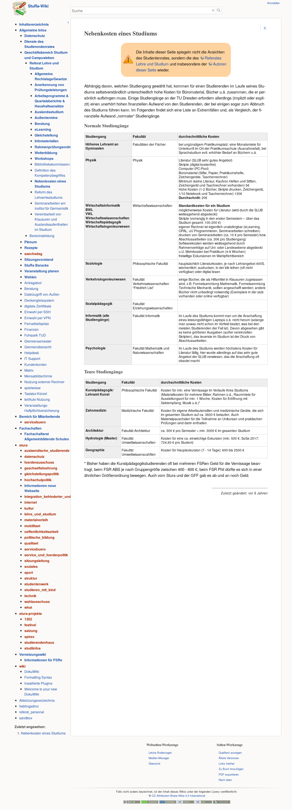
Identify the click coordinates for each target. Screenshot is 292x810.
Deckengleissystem (39, 300)
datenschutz (34, 456)
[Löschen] (213, 10)
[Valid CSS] (203, 802)
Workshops (44, 158)
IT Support (32, 358)
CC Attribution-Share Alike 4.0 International (178, 796)
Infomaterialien (47, 140)
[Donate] (149, 802)
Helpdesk (31, 352)
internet (30, 502)
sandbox (25, 717)
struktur (30, 578)
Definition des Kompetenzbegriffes (50, 173)
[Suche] (219, 10)
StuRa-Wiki (38, 6)
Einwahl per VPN (37, 317)
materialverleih (36, 519)
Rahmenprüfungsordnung (56, 146)
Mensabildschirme (38, 376)
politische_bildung (39, 537)
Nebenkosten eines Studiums (43, 733)
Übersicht (154, 763)
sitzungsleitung (36, 560)
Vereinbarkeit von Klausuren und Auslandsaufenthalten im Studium (51, 222)
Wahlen (30, 276)
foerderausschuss (39, 462)
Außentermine (46, 117)
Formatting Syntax (38, 677)
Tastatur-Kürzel (35, 393)
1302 (28, 619)
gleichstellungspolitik (41, 473)
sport (28, 572)
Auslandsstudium (49, 111)
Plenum (30, 241)
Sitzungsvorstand (38, 259)
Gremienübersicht (37, 346)
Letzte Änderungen (160, 753)
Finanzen (31, 329)
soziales (31, 566)
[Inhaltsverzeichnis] (265, 28)
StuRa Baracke (36, 265)
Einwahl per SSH (37, 311)
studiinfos (32, 648)
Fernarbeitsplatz (36, 323)
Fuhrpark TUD (35, 335)
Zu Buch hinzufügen (231, 769)
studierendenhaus (39, 642)
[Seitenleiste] (68, 21)
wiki (22, 666)
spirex (29, 636)
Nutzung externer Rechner (44, 381)
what (28, 607)
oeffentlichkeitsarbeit (41, 531)
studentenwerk (36, 584)
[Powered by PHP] (167, 802)
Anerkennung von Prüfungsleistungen (51, 87)
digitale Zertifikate (37, 306)
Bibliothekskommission (52, 164)
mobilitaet (32, 525)
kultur (29, 508)
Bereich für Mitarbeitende (39, 416)
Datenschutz (34, 35)
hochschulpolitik (38, 479)
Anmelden (273, 3)
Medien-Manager (159, 758)
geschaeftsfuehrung (40, 468)
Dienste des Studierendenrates (39, 44)
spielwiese (32, 387)
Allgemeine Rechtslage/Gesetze (51, 76)
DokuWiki (31, 671)
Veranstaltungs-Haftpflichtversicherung (41, 408)
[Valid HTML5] (185, 802)
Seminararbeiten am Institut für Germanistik (51, 206)
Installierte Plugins (38, 683)
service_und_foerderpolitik (46, 554)
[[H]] (19, 10)
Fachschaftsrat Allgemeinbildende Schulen (46, 436)
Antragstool (33, 282)
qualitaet (31, 543)
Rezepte (31, 247)
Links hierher (226, 763)
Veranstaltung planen (41, 271)
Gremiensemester (37, 341)
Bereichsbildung (41, 235)
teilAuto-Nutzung (37, 399)
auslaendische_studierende (46, 450)
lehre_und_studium (40, 514)
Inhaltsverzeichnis (34, 24)
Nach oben (225, 780)
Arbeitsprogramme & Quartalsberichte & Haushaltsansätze (52, 100)
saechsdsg (33, 253)
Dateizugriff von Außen (41, 294)
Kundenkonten (35, 364)
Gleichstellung (46, 135)
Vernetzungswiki (32, 654)
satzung (30, 630)
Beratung (42, 123)
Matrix (29, 370)
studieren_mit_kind (40, 589)
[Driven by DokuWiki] (221, 802)
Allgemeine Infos (32, 30)
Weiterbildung (46, 152)
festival (30, 624)
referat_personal (31, 711)
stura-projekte (30, 613)
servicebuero (35, 422)
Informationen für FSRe (43, 659)
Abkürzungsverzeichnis (37, 700)
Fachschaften (30, 428)
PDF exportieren (229, 774)
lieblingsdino (29, 706)
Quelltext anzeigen (230, 753)
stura (23, 445)
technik (30, 595)
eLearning (43, 129)
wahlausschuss (37, 601)
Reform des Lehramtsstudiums (48, 195)
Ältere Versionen (229, 758)
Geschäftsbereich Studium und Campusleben (46, 55)
